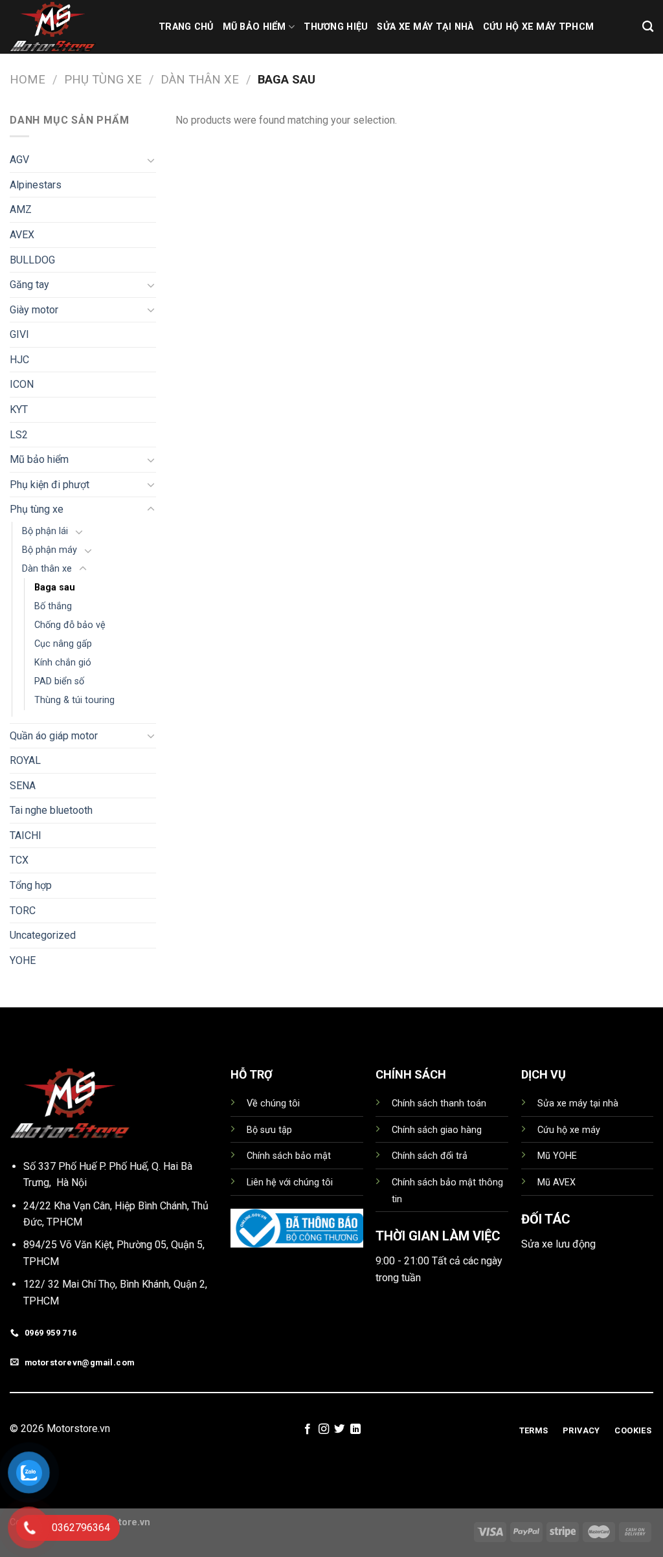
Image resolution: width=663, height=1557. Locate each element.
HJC (19, 359)
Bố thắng (53, 606)
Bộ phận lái (45, 531)
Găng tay (29, 284)
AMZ (21, 209)
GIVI (19, 334)
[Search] (647, 27)
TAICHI (25, 835)
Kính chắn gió (62, 662)
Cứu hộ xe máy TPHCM (538, 26)
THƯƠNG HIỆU (336, 26)
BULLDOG (32, 260)
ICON (22, 384)
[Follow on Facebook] (307, 1429)
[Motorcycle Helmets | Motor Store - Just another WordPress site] (74, 27)
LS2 (19, 435)
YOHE (23, 960)
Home (27, 79)
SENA (23, 785)
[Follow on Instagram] (324, 1429)
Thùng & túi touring (74, 700)
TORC (23, 910)
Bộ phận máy (49, 549)
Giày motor (34, 310)
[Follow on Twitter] (339, 1429)
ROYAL (25, 760)
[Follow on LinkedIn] (355, 1429)
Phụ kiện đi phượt (49, 484)
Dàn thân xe (200, 79)
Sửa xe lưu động (558, 1244)
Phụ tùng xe (103, 79)
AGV (19, 159)
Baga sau (54, 587)
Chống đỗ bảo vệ (70, 625)
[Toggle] (151, 160)
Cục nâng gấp (63, 643)
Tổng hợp (31, 885)
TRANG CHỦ (186, 26)
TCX (19, 860)
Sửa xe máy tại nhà (425, 26)
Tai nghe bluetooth (51, 810)
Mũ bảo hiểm (39, 459)
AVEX (22, 235)
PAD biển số (59, 681)
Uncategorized (43, 935)
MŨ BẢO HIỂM (254, 26)
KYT (19, 409)
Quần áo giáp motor (54, 736)
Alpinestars (36, 185)
